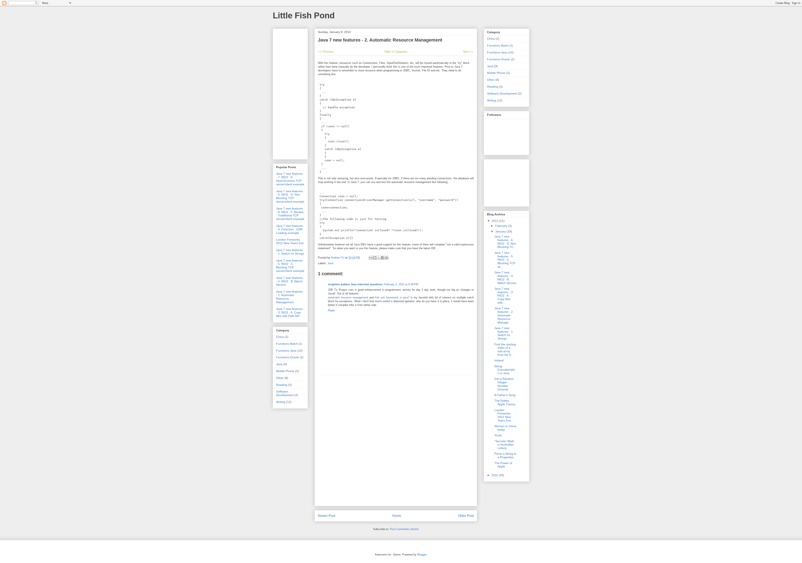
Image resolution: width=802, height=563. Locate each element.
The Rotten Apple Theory (504, 402)
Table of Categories (395, 51)
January (501, 231)
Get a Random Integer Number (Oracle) (504, 384)
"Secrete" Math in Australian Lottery (504, 444)
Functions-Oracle (287, 357)
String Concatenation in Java (504, 370)
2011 (495, 475)
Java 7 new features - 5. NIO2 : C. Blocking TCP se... (504, 259)
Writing (280, 402)
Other (280, 378)
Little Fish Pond (304, 15)
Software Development (285, 393)
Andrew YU (338, 257)
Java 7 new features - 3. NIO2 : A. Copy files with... (504, 295)
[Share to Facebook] (383, 258)
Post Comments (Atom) (404, 529)
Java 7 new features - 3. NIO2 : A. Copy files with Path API (289, 312)
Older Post (466, 516)
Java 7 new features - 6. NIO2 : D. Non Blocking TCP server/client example (290, 196)
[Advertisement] (395, 440)
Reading (281, 384)
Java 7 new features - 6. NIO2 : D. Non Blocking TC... (505, 242)
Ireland (499, 360)
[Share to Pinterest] (387, 258)
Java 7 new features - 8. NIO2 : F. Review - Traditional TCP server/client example (290, 214)
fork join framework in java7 (392, 297)
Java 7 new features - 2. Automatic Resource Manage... (504, 315)
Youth (498, 435)
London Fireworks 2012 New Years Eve (290, 241)
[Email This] (371, 258)
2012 (495, 220)
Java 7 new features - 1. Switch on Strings (290, 251)
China (280, 336)
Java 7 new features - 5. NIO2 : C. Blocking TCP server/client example (290, 266)
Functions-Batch (287, 343)
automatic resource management (348, 297)
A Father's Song (504, 395)
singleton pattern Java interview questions (355, 284)
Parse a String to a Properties (505, 455)
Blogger (421, 554)
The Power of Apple (503, 464)
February (501, 225)
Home (396, 516)
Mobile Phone (285, 371)
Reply (331, 310)
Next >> (468, 51)
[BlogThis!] (375, 258)
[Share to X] (379, 258)
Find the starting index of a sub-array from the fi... (505, 349)
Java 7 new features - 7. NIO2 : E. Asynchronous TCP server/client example (290, 179)
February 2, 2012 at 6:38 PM (401, 284)
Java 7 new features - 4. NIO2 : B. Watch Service (289, 281)
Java (330, 263)
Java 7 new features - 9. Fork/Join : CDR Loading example (289, 229)
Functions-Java (286, 350)
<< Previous (326, 51)
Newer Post (326, 516)
